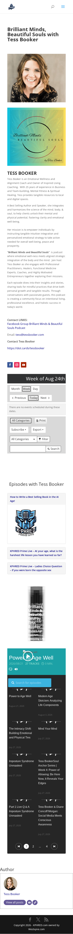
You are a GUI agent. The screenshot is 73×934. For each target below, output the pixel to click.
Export (37, 429)
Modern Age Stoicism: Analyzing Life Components (50, 700)
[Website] (35, 902)
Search (53, 449)
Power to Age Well (20, 696)
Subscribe (17, 429)
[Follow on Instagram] (17, 365)
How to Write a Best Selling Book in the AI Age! (34, 499)
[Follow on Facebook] (10, 365)
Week (26, 389)
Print (41, 421)
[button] (36, 615)
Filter (44, 439)
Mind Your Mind (47, 728)
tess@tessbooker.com (30, 335)
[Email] (29, 902)
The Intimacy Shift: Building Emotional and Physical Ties (20, 733)
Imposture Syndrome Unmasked (21, 763)
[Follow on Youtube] (23, 365)
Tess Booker (12, 894)
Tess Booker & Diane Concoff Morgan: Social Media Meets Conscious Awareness (51, 815)
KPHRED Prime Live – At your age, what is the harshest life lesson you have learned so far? (36, 553)
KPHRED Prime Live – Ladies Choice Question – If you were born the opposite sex (36, 568)
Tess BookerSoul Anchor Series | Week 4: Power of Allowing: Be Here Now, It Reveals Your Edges (50, 772)
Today (34, 398)
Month (15, 389)
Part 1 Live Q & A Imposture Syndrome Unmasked (21, 811)
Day (35, 389)
